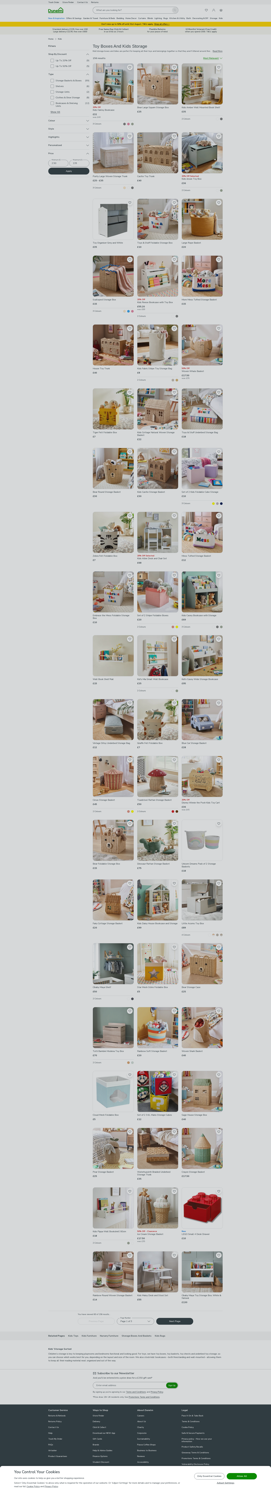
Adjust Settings (225, 1483)
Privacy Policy (51, 1486)
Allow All (242, 1476)
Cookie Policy (33, 1486)
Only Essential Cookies (209, 1476)
